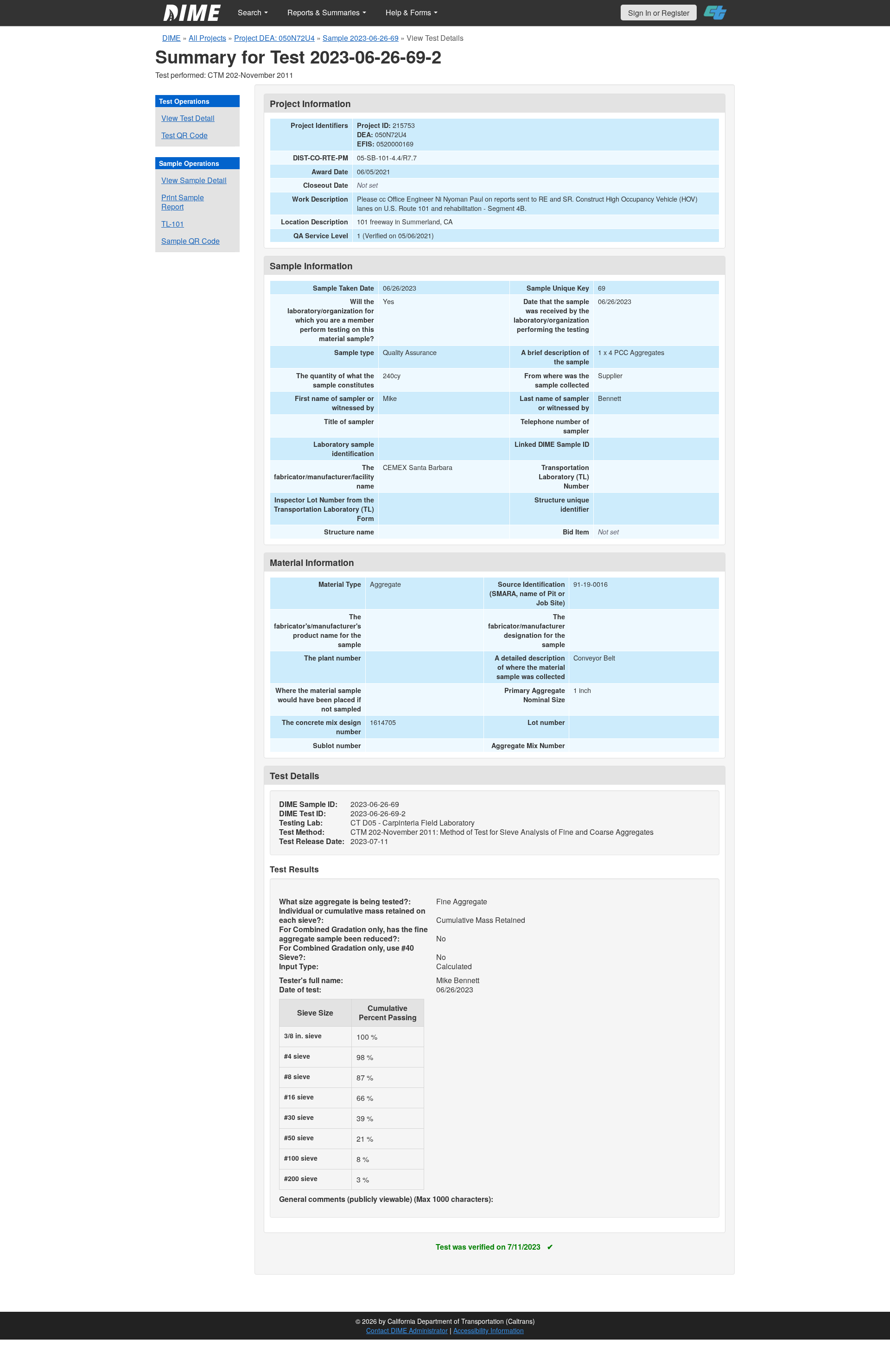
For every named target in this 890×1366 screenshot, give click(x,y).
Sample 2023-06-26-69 (361, 37)
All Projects (207, 37)
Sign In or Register (658, 12)
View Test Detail (188, 118)
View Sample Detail (194, 180)
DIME (171, 37)
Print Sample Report (182, 202)
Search (250, 12)
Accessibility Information (488, 1330)
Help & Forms (409, 12)
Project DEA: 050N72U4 (274, 37)
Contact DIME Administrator (407, 1330)
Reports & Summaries (324, 12)
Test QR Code (184, 135)
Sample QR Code (190, 240)
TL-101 (172, 223)
